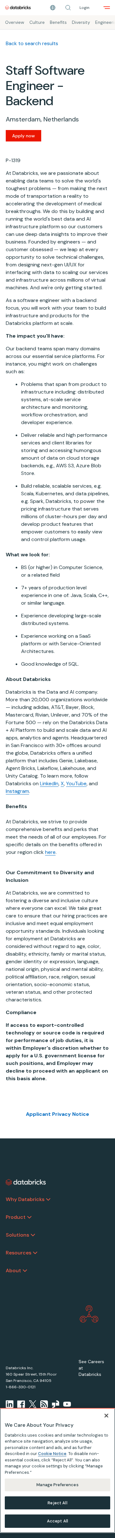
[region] (57, 1470)
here (50, 852)
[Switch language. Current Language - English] (53, 7)
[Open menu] (106, 7)
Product (16, 1217)
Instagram (17, 791)
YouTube (76, 783)
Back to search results (32, 43)
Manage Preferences (57, 1484)
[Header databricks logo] (18, 7)
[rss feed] (44, 1404)
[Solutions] (33, 1235)
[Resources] (35, 1253)
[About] (25, 1270)
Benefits (58, 22)
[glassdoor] (55, 1404)
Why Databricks (25, 1199)
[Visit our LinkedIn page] (9, 1404)
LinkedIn (49, 783)
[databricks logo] (26, 1182)
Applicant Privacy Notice (57, 1114)
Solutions (17, 1235)
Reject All (57, 1503)
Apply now (23, 136)
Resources (18, 1252)
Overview (14, 22)
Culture (37, 22)
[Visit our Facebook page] (21, 1404)
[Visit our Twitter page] (32, 1404)
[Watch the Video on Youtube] (67, 1404)
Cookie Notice (52, 1453)
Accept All (57, 1521)
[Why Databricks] (48, 1199)
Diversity (81, 22)
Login (84, 7)
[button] (68, 7)
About (13, 1270)
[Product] (29, 1217)
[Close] (106, 1416)
